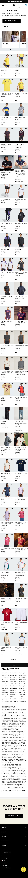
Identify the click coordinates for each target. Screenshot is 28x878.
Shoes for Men (22, 675)
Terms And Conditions (6, 867)
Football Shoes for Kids (14, 694)
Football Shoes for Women (14, 699)
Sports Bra (4, 684)
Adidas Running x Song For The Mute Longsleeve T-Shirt (21, 373)
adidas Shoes (22, 679)
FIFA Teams (13, 697)
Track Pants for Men (22, 697)
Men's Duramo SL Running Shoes (22, 699)
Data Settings (4, 858)
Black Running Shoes (22, 690)
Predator (12, 677)
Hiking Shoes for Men (5, 675)
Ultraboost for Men (22, 694)
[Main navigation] (3, 5)
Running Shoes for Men (22, 673)
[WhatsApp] (10, 852)
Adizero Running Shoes (22, 681)
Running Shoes (22, 677)
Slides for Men (22, 688)
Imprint (3, 870)
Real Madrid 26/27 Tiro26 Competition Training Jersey (20, 574)
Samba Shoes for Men (5, 686)
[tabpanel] (14, 360)
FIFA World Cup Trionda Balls (14, 701)
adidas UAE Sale (14, 684)
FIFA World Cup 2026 (14, 692)
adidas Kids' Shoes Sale (14, 675)
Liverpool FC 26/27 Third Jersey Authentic (6, 174)
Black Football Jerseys (5, 692)
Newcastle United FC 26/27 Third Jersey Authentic (7, 524)
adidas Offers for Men (14, 688)
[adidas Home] (14, 5)
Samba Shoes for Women (5, 681)
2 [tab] (13, 49)
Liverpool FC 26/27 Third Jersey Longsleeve (20, 146)
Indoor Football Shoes (14, 690)
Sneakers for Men (22, 684)
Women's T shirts (22, 701)
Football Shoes (14, 673)
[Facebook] (2, 852)
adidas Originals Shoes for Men (5, 677)
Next (14, 665)
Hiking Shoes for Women (5, 697)
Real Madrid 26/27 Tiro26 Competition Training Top (6, 574)
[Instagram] (5, 852)
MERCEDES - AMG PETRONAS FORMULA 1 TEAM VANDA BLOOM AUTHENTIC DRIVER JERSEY (20, 173)
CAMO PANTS (4, 421)
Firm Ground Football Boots (14, 686)
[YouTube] (7, 852)
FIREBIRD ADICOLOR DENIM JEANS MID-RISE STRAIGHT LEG (21, 423)
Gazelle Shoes (5, 694)
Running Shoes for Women (22, 686)
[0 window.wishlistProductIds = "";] (6, 5)
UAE (4, 860)
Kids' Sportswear (5, 688)
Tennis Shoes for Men (5, 679)
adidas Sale (13, 679)
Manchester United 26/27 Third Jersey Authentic (20, 449)
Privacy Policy (4, 865)
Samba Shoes (5, 673)
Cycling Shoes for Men (5, 701)
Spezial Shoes (5, 699)
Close (6, 26)
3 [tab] (15, 49)
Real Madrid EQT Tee (20, 199)
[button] (12, 55)
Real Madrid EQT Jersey (7, 272)
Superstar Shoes (5, 690)
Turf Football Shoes (14, 681)
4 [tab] (17, 49)
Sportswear (22, 692)
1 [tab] (10, 49)
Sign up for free (12, 815)
